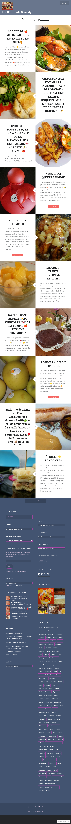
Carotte (53, 654)
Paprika (60, 732)
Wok (52, 787)
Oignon (51, 729)
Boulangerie (42, 644)
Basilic (55, 637)
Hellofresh (49, 702)
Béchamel (41, 651)
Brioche (41, 647)
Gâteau (47, 698)
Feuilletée (52, 678)
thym (48, 777)
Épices (48, 790)
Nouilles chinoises (53, 726)
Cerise (59, 654)
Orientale (41, 732)
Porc (40, 746)
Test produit (51, 773)
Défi (46, 675)
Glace (40, 695)
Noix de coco (42, 726)
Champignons (42, 658)
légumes (51, 715)
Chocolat (41, 661)
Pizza (49, 739)
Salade (58, 756)
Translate (19, 585)
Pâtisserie (42, 753)
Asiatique (41, 637)
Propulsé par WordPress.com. (36, 811)
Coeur (54, 661)
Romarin (58, 753)
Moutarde (46, 722)
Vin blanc (56, 780)
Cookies (57, 668)
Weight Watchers (44, 787)
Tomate (55, 777)
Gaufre (41, 692)
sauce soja (53, 760)
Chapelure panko (53, 658)
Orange (58, 729)
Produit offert (43, 749)
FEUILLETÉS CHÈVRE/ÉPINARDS (21, 604)
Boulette (50, 644)
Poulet (52, 746)
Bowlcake (58, 644)
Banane (48, 637)
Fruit (53, 685)
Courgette (48, 671)
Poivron (41, 743)
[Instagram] (48, 574)
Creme (55, 671)
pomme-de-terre (57, 743)
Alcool (40, 631)
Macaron (58, 715)
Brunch (55, 647)
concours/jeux (52, 664)
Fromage (47, 685)
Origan (48, 732)
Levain (54, 712)
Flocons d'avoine (43, 681)
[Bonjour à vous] (42, 807)
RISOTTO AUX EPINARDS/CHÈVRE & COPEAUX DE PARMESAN (17, 647)
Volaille (41, 783)
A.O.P (40, 627)
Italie (40, 705)
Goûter (41, 698)
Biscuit (41, 641)
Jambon (46, 705)
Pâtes (57, 749)
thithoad (13, 616)
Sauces (45, 760)
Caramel (46, 654)
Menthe (49, 719)
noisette (54, 722)
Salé (40, 760)
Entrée (52, 675)
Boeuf (46, 641)
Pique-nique (42, 739)
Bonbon (60, 641)
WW (57, 787)
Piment (60, 736)
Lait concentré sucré (44, 709)
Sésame (49, 770)
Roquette (41, 756)
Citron (48, 661)
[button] (46, 596)
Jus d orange (54, 705)
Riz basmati (50, 753)
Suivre (9, 566)
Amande (47, 631)
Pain (54, 732)
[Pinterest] (42, 574)
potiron (46, 746)
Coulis (40, 671)
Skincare (59, 763)
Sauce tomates (43, 763)
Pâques (51, 749)
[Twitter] (32, 807)
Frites (40, 685)
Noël (40, 729)
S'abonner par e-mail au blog (19, 548)
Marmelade (42, 719)
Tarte (55, 770)
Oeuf (45, 729)
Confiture (49, 668)
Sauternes (52, 763)
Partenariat (42, 736)
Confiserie (42, 668)
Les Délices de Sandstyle (18, 12)
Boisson (53, 641)
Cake (40, 654)
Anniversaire (42, 634)
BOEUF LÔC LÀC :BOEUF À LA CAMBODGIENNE (14, 653)
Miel (40, 722)
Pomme (48, 743)
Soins (40, 766)
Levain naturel (43, 715)
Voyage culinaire (50, 783)
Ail (57, 627)
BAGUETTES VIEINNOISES (19, 613)
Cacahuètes (55, 651)
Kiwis (61, 705)
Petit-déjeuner (52, 736)
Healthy (41, 702)
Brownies (48, 647)
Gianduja (47, 692)
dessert (41, 675)
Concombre (42, 664)
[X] (45, 574)
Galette (57, 688)
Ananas (54, 631)
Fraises (60, 681)
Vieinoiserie (48, 780)
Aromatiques (58, 634)
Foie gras (53, 681)
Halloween (55, 698)
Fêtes (50, 688)
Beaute (61, 637)
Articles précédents (35, 501)
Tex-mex (59, 773)
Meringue (57, 719)
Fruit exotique (43, 688)
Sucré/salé (42, 770)
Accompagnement (49, 627)
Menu (65, 3)
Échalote (41, 790)
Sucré (54, 766)
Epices (58, 675)
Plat (54, 739)
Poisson (60, 739)
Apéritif (50, 634)
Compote (60, 661)
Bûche (48, 651)
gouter (56, 695)
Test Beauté (42, 773)
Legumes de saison (44, 712)
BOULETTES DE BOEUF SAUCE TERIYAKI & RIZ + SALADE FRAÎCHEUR (19, 638)
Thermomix (42, 777)
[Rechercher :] (19, 516)
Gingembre (55, 692)
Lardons (55, 709)
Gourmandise (48, 695)
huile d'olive (57, 702)
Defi (60, 671)
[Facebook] (39, 574)
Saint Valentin (50, 756)
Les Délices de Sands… (17, 596)
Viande (41, 780)
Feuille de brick (43, 678)
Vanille (61, 777)
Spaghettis (47, 766)
